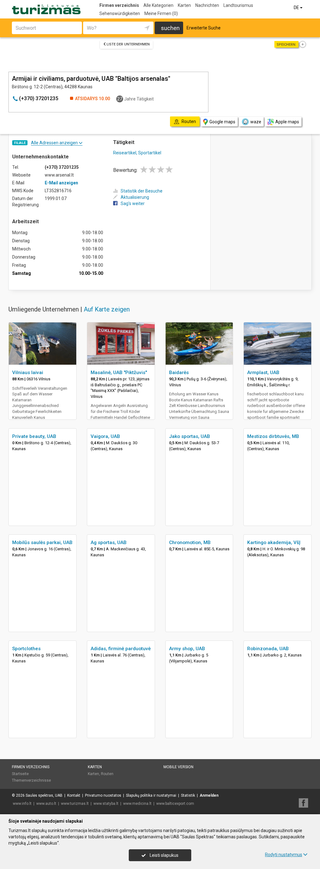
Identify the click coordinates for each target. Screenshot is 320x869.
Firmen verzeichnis (119, 5)
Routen (107, 774)
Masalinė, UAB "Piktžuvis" (119, 372)
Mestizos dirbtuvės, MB (273, 436)
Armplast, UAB (263, 372)
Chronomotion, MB (190, 542)
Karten (184, 5)
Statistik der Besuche (141, 190)
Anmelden (209, 795)
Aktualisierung (135, 197)
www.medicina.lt (137, 803)
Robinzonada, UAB (268, 648)
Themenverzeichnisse (31, 780)
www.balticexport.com (175, 803)
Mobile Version (178, 767)
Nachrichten (207, 5)
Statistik (188, 795)
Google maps (222, 121)
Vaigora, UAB (105, 436)
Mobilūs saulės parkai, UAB (42, 542)
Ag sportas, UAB (109, 542)
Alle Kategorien (158, 5)
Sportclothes (26, 648)
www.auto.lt (46, 803)
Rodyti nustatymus (283, 854)
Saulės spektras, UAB (44, 795)
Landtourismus (238, 5)
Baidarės (179, 372)
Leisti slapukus (163, 855)
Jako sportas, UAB (189, 436)
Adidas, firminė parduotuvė (121, 648)
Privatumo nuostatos (103, 795)
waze (255, 121)
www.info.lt (22, 803)
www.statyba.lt (105, 803)
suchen (170, 28)
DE (297, 7)
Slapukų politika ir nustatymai (151, 795)
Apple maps (287, 121)
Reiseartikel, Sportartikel (137, 152)
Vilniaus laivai (27, 372)
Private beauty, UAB (34, 436)
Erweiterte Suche (204, 27)
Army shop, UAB (187, 648)
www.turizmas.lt (75, 803)
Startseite (20, 774)
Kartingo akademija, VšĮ (273, 542)
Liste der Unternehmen (128, 44)
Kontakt (73, 795)
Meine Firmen (161, 13)
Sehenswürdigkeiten (119, 13)
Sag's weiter (133, 203)
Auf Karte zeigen (107, 309)
